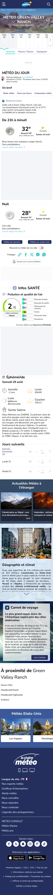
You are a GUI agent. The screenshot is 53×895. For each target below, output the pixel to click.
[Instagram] (30, 844)
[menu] (4, 4)
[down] (26, 594)
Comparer (42, 51)
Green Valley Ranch (28, 10)
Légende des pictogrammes (18, 812)
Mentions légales (13, 867)
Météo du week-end (39, 242)
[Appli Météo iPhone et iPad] (16, 858)
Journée (10, 51)
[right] (50, 40)
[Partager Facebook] (26, 254)
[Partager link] (19, 254)
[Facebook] (9, 844)
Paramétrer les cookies (41, 876)
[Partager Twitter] (32, 254)
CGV (32, 867)
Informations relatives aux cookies (28, 872)
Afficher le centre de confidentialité (28, 881)
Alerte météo (9, 793)
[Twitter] (16, 844)
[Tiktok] (44, 844)
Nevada (18, 10)
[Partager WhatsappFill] (44, 254)
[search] (48, 4)
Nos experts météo (12, 783)
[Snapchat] (23, 844)
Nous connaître (10, 798)
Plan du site (42, 867)
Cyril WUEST (27, 77)
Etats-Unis (10, 10)
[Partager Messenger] (38, 254)
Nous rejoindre (10, 802)
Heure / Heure (25, 51)
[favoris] (48, 19)
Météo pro (7, 830)
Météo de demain (12, 242)
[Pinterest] (37, 844)
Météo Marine (9, 826)
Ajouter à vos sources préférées (28, 261)
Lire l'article (40, 657)
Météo (3, 10)
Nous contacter (10, 807)
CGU (25, 867)
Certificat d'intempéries (15, 788)
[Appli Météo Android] (37, 858)
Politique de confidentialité (16, 876)
